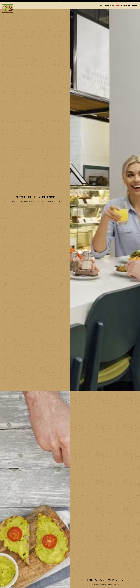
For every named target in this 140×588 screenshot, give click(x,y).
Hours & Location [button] (103, 5)
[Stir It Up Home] (11, 8)
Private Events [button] (133, 5)
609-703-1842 (86, 1)
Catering (124, 5)
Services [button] (117, 5)
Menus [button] (112, 5)
